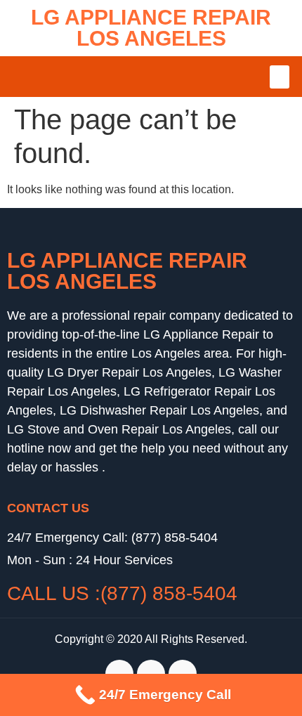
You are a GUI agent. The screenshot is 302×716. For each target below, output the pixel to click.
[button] (279, 77)
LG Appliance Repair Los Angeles (151, 28)
